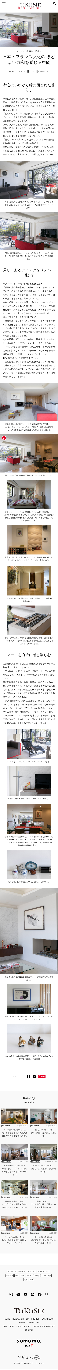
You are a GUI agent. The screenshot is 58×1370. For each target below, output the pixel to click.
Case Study (12, 71)
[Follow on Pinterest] (32, 1294)
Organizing (33, 1322)
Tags (11, 1326)
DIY (27, 1319)
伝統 (37, 1276)
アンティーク (46, 1276)
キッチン (9, 1276)
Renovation (18, 1319)
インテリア (23, 71)
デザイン (32, 71)
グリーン (29, 1276)
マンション (31, 1271)
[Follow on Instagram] (11, 1294)
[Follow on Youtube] (25, 1294)
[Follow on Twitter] (18, 1294)
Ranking (29, 1099)
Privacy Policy (23, 1326)
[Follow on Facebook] (39, 1294)
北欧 (25, 1280)
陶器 (31, 1280)
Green (22, 1322)
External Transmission (44, 1326)
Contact (29, 1330)
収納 (22, 1276)
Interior (35, 1319)
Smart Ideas (48, 1319)
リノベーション (44, 71)
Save (43, 1076)
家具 (16, 1276)
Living (7, 1319)
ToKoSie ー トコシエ (29, 6)
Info (5, 1326)
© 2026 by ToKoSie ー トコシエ (29, 1363)
